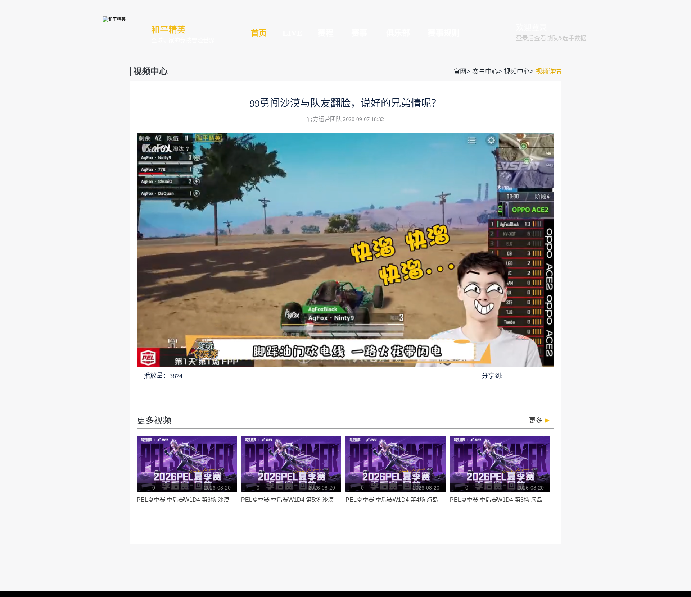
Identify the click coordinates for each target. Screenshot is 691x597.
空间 (535, 375)
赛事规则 (444, 32)
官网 (459, 71)
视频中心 (517, 71)
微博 (548, 375)
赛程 (326, 32)
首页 (259, 32)
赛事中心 (485, 71)
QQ (509, 375)
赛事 (359, 32)
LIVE (292, 32)
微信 (522, 375)
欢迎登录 (531, 27)
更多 (536, 420)
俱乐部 (398, 32)
